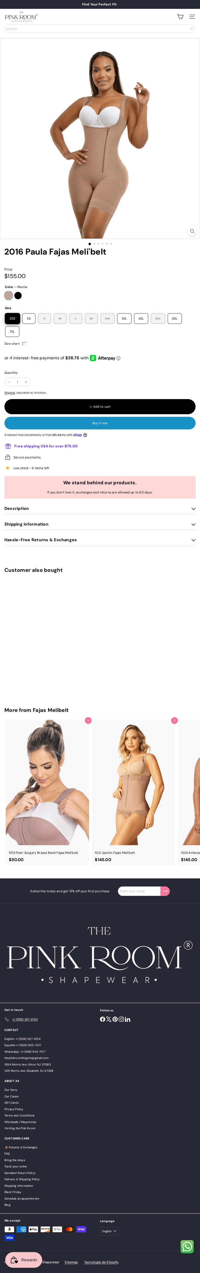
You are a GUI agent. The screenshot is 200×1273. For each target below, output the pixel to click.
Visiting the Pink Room (19, 1128)
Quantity (11, 373)
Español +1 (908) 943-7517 (22, 1045)
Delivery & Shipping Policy (22, 1179)
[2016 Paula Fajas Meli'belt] (37, 637)
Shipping (9, 392)
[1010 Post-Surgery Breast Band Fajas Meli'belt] (47, 793)
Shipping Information (18, 1186)
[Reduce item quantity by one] (8, 382)
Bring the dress (14, 1160)
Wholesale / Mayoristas (20, 1122)
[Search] (192, 29)
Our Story (10, 1090)
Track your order (15, 1166)
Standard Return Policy (19, 1173)
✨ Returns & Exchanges (21, 1147)
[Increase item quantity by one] (26, 382)
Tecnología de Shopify (101, 1262)
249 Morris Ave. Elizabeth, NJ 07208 (28, 1071)
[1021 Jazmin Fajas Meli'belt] (133, 793)
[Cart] (180, 16)
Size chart (12, 344)
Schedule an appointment (21, 1198)
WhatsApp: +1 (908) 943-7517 (25, 1051)
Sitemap (71, 1262)
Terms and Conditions (19, 1115)
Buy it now (100, 423)
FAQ (7, 1153)
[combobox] (100, 29)
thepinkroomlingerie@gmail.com (26, 1058)
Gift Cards (11, 1102)
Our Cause (11, 1096)
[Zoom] (192, 231)
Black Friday (12, 1192)
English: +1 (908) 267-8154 (22, 1039)
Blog (7, 1205)
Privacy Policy (13, 1109)
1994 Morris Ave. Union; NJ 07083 (27, 1064)
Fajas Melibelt (51, 710)
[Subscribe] (165, 891)
